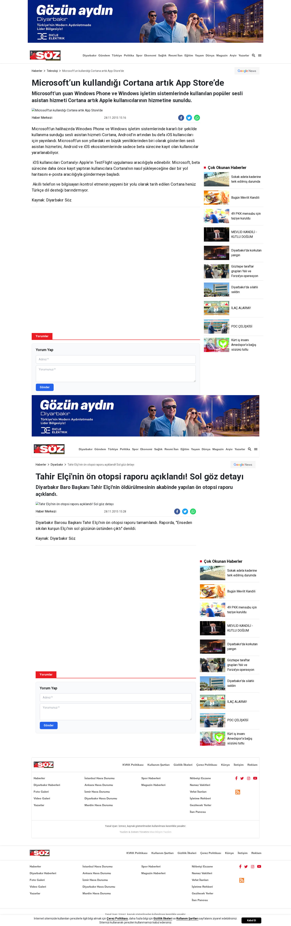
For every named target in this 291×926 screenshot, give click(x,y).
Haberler (37, 70)
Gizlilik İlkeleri (183, 764)
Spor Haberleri (151, 778)
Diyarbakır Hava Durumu (101, 798)
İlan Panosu (198, 811)
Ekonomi (150, 55)
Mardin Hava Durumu (99, 805)
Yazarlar (244, 55)
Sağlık (162, 55)
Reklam (252, 764)
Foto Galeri (41, 791)
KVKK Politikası (133, 764)
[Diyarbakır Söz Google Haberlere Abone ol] (247, 70)
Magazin (222, 55)
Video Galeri (42, 798)
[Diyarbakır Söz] (45, 55)
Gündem (104, 55)
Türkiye (117, 55)
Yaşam (199, 55)
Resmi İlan (175, 55)
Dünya (210, 55)
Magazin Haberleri (153, 785)
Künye (225, 764)
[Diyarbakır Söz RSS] (237, 791)
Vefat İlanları (198, 791)
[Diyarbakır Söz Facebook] (236, 778)
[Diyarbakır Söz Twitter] (242, 778)
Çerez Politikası (206, 764)
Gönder (45, 387)
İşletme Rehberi (200, 798)
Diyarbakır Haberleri (47, 785)
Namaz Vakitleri (200, 785)
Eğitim (188, 55)
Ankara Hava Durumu (99, 785)
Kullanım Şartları (158, 764)
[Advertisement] (116, 239)
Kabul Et (251, 920)
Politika (129, 55)
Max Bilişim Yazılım (160, 831)
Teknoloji (52, 70)
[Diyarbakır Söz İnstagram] (248, 778)
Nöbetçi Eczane (200, 778)
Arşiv (233, 55)
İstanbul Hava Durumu (100, 778)
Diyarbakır (89, 55)
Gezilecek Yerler (200, 805)
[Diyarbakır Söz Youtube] (255, 778)
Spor (139, 55)
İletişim (238, 764)
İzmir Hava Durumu (97, 791)
